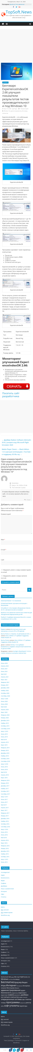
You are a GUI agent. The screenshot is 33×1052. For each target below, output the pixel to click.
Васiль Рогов (5, 640)
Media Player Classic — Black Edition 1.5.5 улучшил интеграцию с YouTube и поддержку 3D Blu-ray (16, 451)
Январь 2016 (5, 848)
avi (7, 977)
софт (6, 1005)
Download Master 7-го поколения (11, 601)
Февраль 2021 (5, 682)
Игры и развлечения (7, 889)
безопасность (6, 993)
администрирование (15, 111)
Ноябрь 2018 (5, 756)
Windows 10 (7, 111)
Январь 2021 (5, 685)
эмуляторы (23, 1006)
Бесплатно (7, 982)
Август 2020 (4, 698)
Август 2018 (4, 764)
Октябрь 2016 (5, 824)
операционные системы (11, 999)
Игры (3, 985)
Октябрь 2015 (5, 856)
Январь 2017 (5, 816)
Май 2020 (4, 707)
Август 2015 (4, 859)
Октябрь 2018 (5, 758)
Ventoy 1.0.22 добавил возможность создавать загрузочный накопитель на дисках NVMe (16, 646)
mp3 (18, 977)
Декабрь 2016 (5, 818)
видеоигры (15, 993)
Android (3, 977)
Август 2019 (4, 731)
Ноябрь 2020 (5, 690)
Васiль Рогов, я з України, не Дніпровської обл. (15, 634)
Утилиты (5, 82)
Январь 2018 (5, 783)
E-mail (3, 550)
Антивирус (16, 979)
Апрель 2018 (5, 775)
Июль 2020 (4, 701)
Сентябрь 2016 (5, 827)
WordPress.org (5, 915)
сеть (2, 1006)
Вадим (3, 629)
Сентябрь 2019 (5, 728)
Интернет (4, 891)
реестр (28, 1003)
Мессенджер (11, 988)
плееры (3, 1002)
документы (18, 995)
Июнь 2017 (4, 802)
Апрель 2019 (5, 742)
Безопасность (5, 878)
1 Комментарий (24, 108)
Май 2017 (4, 805)
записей (5, 910)
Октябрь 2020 (5, 693)
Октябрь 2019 (5, 726)
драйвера (24, 995)
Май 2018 (4, 772)
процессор (23, 1002)
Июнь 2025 (4, 663)
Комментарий (6, 514)
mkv (15, 977)
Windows (4, 979)
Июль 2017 (4, 799)
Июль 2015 (4, 862)
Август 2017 (4, 797)
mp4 (21, 977)
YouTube (11, 979)
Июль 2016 (4, 832)
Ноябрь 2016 (5, 821)
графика (11, 995)
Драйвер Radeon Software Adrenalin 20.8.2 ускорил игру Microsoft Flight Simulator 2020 (16, 442)
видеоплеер (4, 995)
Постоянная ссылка (18, 488)
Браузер (18, 982)
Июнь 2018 (4, 769)
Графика (3, 883)
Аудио (3, 875)
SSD (29, 977)
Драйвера (4, 886)
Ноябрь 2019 (5, 723)
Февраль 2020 (5, 715)
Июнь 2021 (4, 671)
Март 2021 (4, 679)
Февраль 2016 (5, 846)
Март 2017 (4, 810)
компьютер (5, 113)
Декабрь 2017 (5, 786)
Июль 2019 (4, 734)
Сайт (2, 560)
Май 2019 (4, 739)
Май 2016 (4, 837)
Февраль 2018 (5, 780)
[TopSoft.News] (3, 24)
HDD (9, 977)
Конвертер (19, 985)
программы (13, 1002)
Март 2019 (4, 745)
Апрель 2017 (5, 807)
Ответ (29, 500)
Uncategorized (5, 872)
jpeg (12, 977)
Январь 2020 (5, 718)
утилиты (14, 1005)
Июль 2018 (4, 767)
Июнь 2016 (4, 835)
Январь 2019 (5, 750)
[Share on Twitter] (14, 1050)
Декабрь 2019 (5, 720)
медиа (21, 997)
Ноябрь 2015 (5, 854)
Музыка (17, 988)
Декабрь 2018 (5, 753)
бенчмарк (24, 111)
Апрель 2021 (5, 677)
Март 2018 (4, 777)
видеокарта (22, 993)
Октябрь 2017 (5, 791)
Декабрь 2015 (5, 851)
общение (25, 997)
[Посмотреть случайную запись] (30, 24)
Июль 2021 (4, 669)
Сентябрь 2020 (5, 696)
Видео (3, 880)
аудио (23, 990)
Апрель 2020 (5, 709)
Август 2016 (4, 829)
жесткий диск (5, 997)
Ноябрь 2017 (5, 788)
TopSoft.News (19, 12)
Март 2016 (4, 843)
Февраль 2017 (5, 813)
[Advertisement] (16, 45)
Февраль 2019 (5, 748)
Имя (3, 540)
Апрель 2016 (5, 840)
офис (23, 999)
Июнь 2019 (4, 737)
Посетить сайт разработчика (10, 395)
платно (28, 999)
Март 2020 (4, 712)
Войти (3, 907)
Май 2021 (4, 674)
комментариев (6, 912)
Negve (16, 108)
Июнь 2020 (4, 704)
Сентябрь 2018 (5, 761)
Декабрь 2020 (5, 688)
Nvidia (26, 977)
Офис (2, 894)
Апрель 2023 (5, 666)
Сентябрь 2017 (5, 794)
